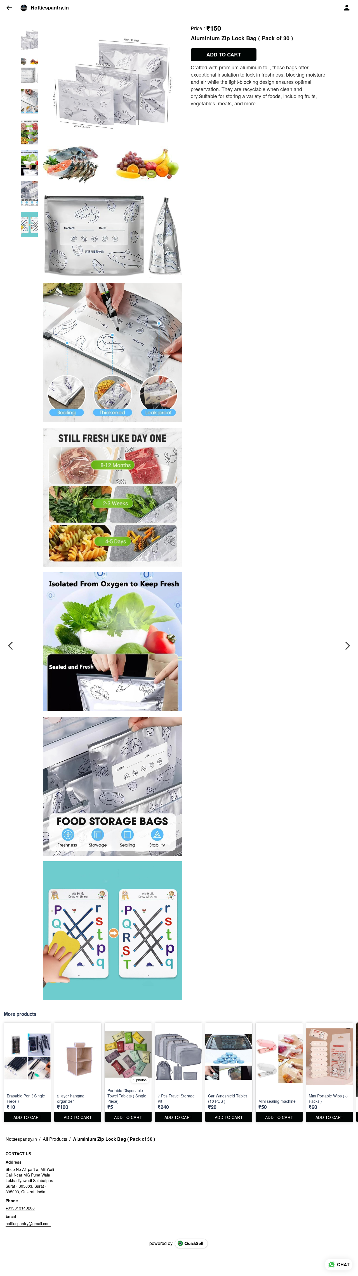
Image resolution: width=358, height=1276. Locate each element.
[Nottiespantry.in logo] (24, 8)
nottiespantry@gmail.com (28, 1223)
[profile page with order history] (346, 7)
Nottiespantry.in (50, 8)
